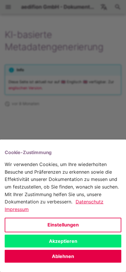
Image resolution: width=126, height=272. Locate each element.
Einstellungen (63, 225)
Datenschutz (89, 202)
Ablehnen (63, 256)
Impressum (17, 209)
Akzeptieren (63, 241)
